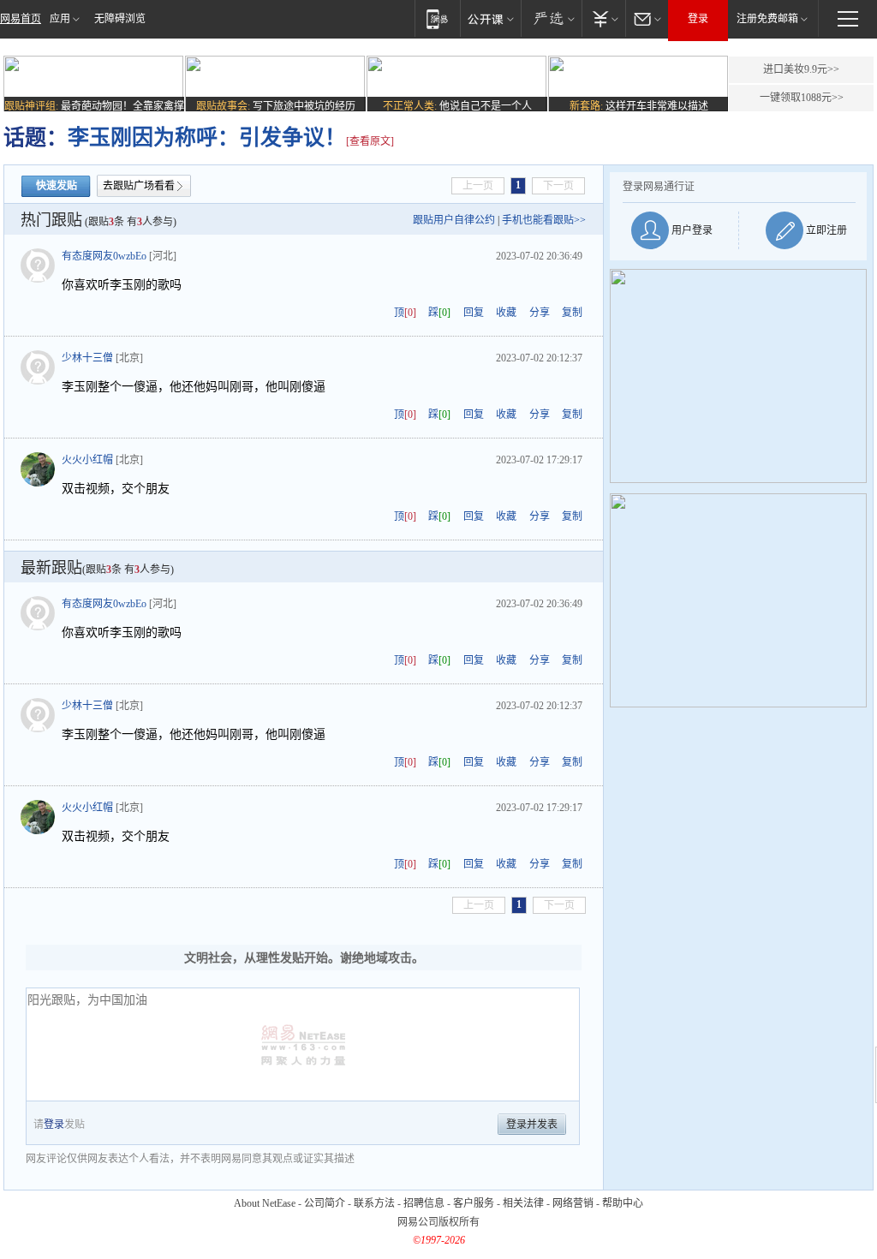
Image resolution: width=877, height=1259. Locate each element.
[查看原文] (370, 141)
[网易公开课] (490, 18)
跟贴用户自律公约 (454, 220)
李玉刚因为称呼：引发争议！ (207, 137)
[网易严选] (551, 18)
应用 (60, 19)
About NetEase (264, 1203)
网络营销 (573, 1203)
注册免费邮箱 (767, 19)
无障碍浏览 (120, 19)
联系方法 (374, 1203)
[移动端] (437, 18)
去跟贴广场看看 (139, 186)
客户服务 (473, 1203)
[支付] (603, 18)
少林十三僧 (87, 358)
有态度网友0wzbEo (104, 256)
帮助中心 (622, 1203)
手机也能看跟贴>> (544, 220)
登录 (698, 19)
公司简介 (324, 1203)
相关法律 (523, 1203)
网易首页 (20, 19)
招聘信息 (423, 1203)
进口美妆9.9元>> (801, 69)
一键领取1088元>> (802, 98)
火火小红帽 (87, 460)
